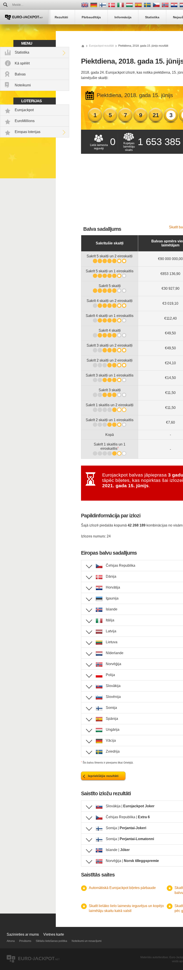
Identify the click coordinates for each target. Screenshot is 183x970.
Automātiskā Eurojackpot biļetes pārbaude (122, 888)
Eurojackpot (24, 110)
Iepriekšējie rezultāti (103, 776)
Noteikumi (23, 85)
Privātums (25, 941)
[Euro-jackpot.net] (83, 46)
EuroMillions (25, 121)
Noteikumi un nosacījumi (87, 941)
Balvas (20, 74)
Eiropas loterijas (27, 132)
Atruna (11, 941)
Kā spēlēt (22, 63)
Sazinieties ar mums (23, 934)
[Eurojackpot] (24, 17)
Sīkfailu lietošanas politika (51, 941)
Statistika (22, 52)
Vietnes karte (53, 934)
